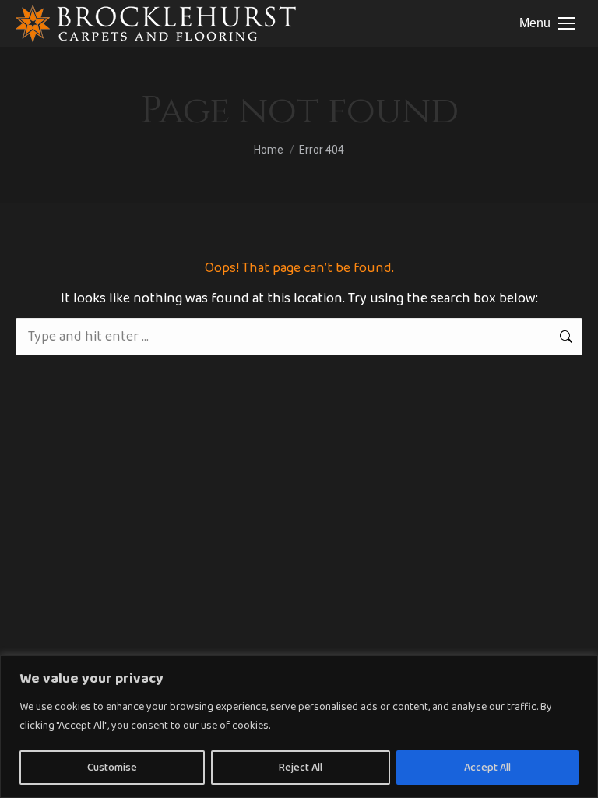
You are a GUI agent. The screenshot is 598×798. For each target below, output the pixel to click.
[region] (299, 726)
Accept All (487, 767)
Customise (112, 767)
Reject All (300, 767)
